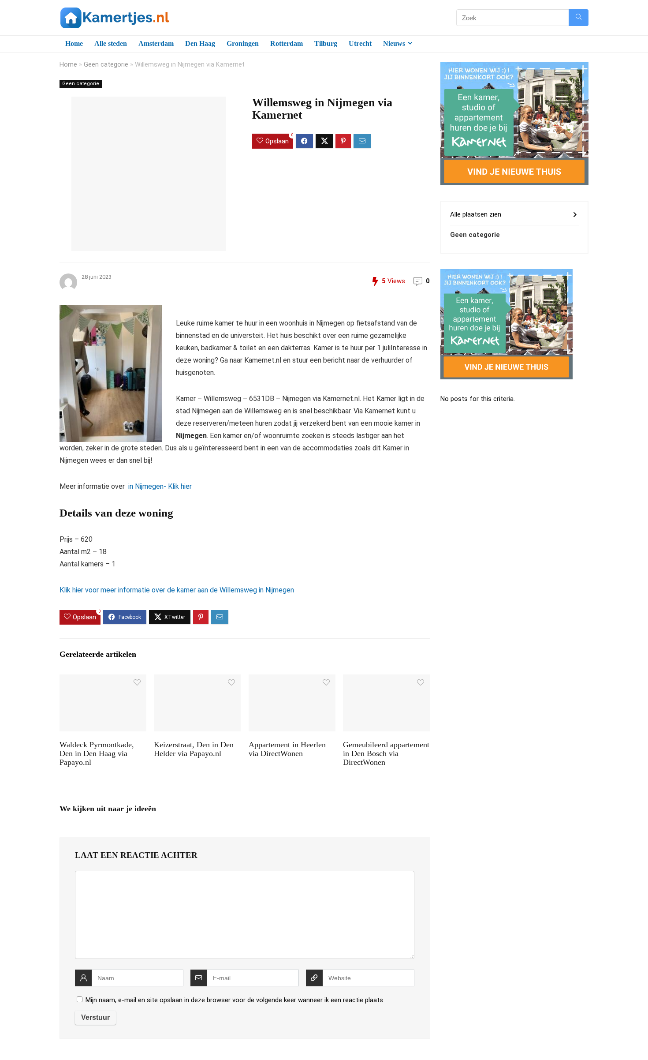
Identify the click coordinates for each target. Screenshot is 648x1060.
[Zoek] (578, 17)
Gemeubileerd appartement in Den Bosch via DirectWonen (386, 753)
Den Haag (200, 43)
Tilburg (325, 43)
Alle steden (110, 43)
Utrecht (360, 43)
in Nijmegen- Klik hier (159, 486)
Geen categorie (106, 64)
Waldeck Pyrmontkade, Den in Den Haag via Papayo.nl (97, 753)
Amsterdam (156, 43)
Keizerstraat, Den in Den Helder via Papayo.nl (194, 749)
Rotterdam (286, 43)
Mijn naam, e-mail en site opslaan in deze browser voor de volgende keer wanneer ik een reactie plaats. (235, 1000)
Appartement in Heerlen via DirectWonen (287, 749)
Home (74, 43)
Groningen (243, 43)
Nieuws (394, 43)
